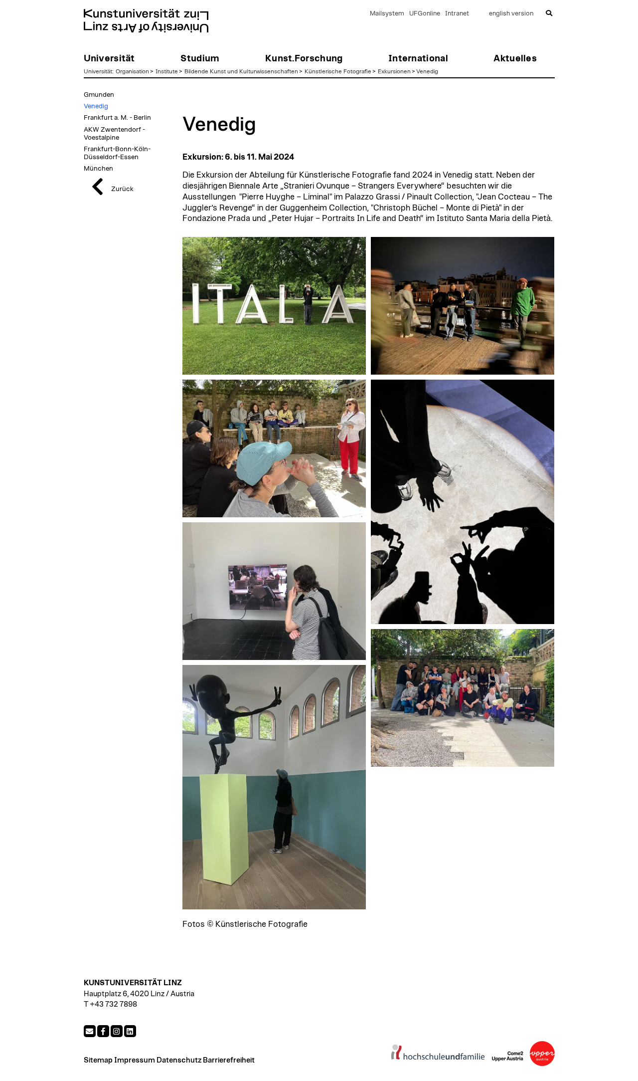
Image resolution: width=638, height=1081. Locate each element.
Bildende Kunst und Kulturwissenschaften (241, 71)
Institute (167, 71)
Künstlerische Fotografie (338, 71)
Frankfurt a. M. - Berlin (117, 117)
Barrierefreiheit (229, 1060)
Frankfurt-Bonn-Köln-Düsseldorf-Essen (117, 153)
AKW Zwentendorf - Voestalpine (114, 133)
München (98, 168)
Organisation (132, 71)
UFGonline (424, 13)
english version (511, 13)
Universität (98, 71)
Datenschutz (179, 1060)
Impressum (134, 1060)
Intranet (457, 13)
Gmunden (99, 94)
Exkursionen (394, 71)
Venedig (427, 71)
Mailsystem (387, 13)
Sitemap (98, 1060)
